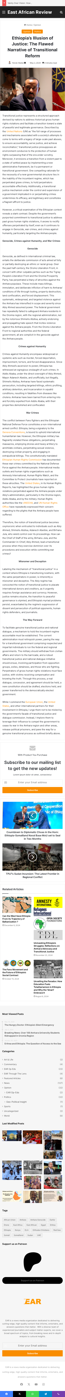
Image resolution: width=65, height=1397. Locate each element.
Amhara (23, 1220)
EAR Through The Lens (15, 1073)
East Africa (17, 1225)
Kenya (17, 1230)
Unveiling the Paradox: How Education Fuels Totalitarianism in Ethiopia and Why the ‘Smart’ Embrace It (48, 987)
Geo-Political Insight (16, 1102)
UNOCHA (28, 502)
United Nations (14, 131)
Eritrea (52, 1225)
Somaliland (18, 1235)
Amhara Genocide (38, 1220)
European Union (34, 702)
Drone (6, 1225)
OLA (26, 1230)
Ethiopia (7, 1230)
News (7, 1083)
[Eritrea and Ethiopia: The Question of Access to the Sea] (53, 1196)
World (7, 1116)
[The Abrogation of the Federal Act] (12, 1196)
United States (32, 483)
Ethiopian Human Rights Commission (22, 459)
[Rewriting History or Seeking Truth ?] (32, 1197)
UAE (39, 1235)
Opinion (37, 25)
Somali (7, 1235)
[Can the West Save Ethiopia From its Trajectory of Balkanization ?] (16, 905)
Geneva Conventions (13, 432)
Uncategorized (11, 1111)
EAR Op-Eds (10, 1069)
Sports (7, 1106)
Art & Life (8, 1059)
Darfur (52, 1220)
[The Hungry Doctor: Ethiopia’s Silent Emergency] (12, 1170)
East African (32, 1225)
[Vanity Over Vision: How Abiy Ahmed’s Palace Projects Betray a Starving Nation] (53, 1144)
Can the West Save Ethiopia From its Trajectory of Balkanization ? (16, 919)
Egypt (43, 1225)
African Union (9, 1220)
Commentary (10, 1064)
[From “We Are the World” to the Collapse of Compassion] (32, 1175)
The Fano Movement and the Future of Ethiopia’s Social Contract (15, 972)
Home (29, 25)
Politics (37, 31)
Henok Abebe (18, 63)
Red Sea (57, 1230)
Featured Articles (12, 1078)
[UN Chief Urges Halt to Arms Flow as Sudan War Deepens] (53, 1175)
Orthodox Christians (41, 1230)
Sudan (30, 1235)
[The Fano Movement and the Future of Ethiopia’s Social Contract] (16, 963)
